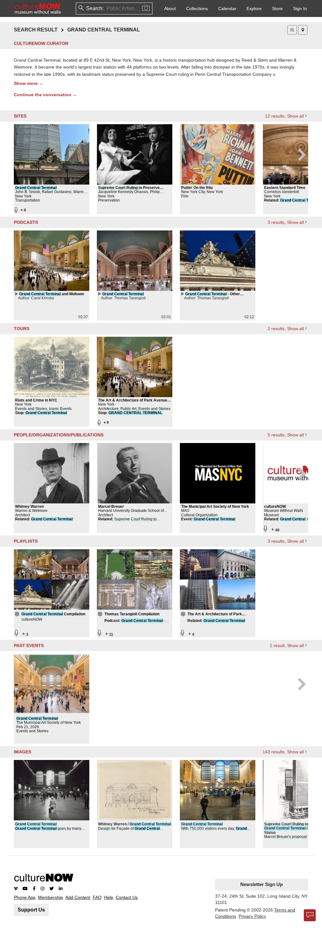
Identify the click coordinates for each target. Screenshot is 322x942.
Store (277, 8)
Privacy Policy (252, 916)
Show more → (28, 83)
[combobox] (107, 8)
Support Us (31, 909)
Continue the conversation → (45, 94)
